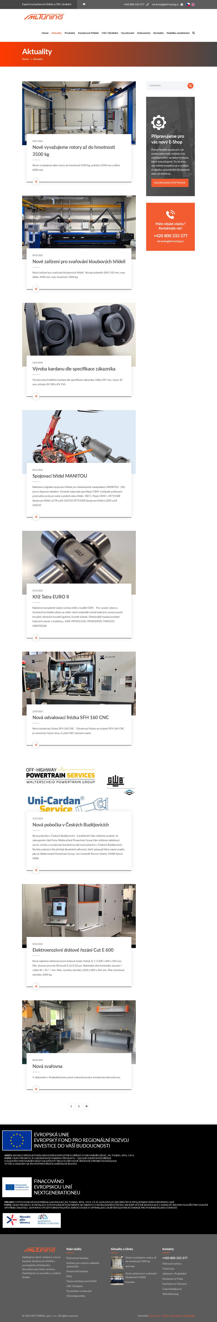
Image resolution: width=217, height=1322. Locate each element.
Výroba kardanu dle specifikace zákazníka (73, 369)
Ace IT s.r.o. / (156, 1316)
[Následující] (86, 1106)
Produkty (70, 33)
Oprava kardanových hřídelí (81, 1281)
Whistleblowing (170, 1294)
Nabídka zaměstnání (178, 33)
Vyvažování (127, 33)
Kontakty (158, 33)
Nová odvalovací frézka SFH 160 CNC (70, 717)
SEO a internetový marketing (179, 1316)
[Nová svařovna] (79, 1032)
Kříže (69, 1276)
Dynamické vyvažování (79, 1291)
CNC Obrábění (110, 33)
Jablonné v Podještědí (174, 1273)
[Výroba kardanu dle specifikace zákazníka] (79, 335)
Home (45, 33)
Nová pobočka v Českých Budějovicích (70, 825)
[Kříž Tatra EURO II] (79, 563)
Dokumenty (143, 33)
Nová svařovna (47, 1066)
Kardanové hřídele (88, 33)
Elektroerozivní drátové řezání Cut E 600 (73, 950)
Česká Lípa (168, 1268)
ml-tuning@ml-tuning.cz (170, 241)
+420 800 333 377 (170, 236)
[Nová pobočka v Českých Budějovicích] (79, 791)
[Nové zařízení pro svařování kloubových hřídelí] (79, 227)
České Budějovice (172, 1289)
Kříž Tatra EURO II (50, 597)
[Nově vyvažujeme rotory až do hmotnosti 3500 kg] (79, 113)
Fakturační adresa (171, 1263)
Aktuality (57, 33)
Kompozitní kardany (77, 1271)
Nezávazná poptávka (170, 183)
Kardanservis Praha (172, 1279)
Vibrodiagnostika (75, 1296)
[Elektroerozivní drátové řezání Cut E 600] (79, 916)
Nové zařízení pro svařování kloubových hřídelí (78, 261)
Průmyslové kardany (77, 1258)
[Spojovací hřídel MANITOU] (79, 442)
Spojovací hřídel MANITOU (59, 476)
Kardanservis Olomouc (174, 1284)
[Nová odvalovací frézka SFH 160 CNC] (79, 683)
